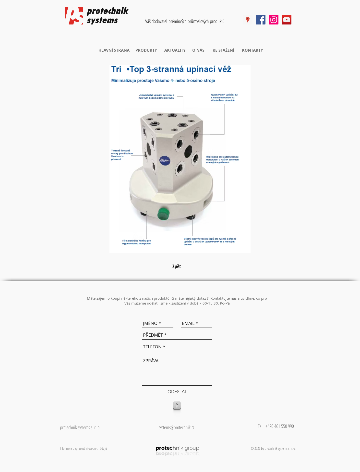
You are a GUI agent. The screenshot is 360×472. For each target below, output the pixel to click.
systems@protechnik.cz (176, 427)
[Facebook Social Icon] (260, 19)
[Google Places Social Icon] (247, 19)
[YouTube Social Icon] (286, 19)
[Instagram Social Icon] (273, 19)
